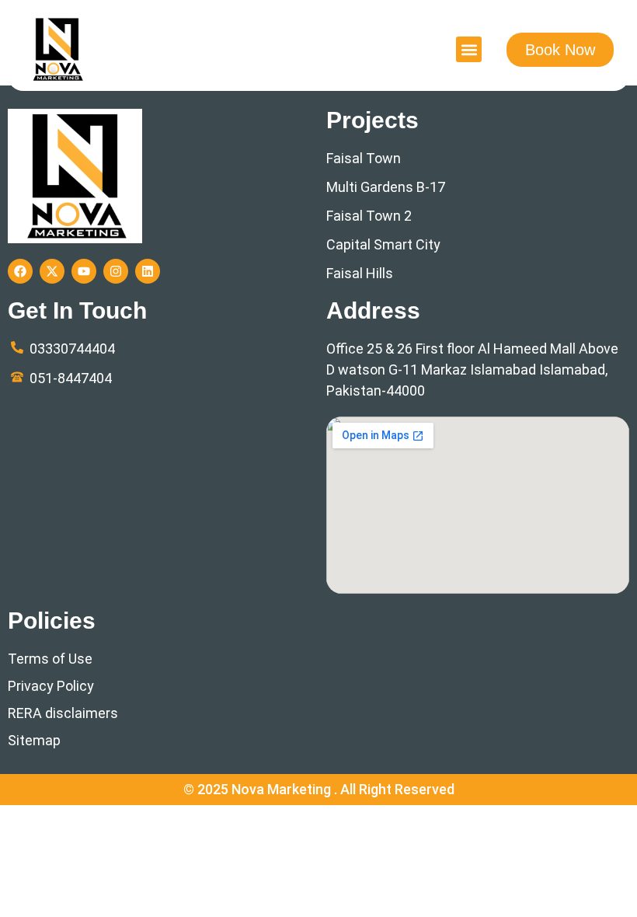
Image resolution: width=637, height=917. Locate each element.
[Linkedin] (147, 271)
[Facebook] (20, 271)
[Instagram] (115, 271)
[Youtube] (83, 271)
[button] (469, 49)
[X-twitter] (52, 271)
